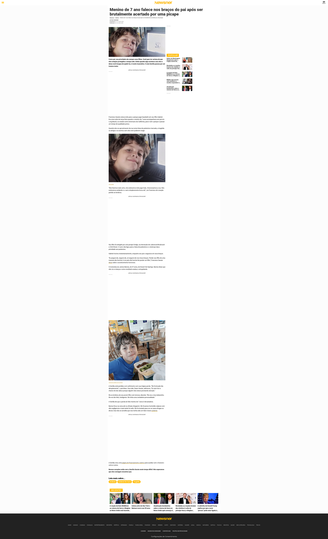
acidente (154, 411)
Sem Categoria (240, 525)
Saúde (232, 525)
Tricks (258, 525)
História (180, 525)
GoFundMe (111, 184)
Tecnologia (250, 525)
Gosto (166, 525)
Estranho (124, 525)
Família (131, 525)
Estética (116, 525)
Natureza (206, 525)
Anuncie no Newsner (154, 531)
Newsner (112, 17)
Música (198, 525)
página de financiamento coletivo (133, 463)
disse (110, 262)
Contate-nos (167, 531)
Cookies (143, 531)
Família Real (139, 525)
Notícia (117, 17)
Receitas (226, 525)
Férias (154, 525)
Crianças (90, 525)
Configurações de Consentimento (164, 536)
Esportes (109, 525)
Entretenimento (99, 525)
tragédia (137, 482)
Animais (75, 525)
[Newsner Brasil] (163, 2)
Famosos (147, 525)
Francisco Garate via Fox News (116, 382)
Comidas (82, 525)
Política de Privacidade (180, 531)
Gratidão (173, 525)
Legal (192, 525)
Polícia (219, 525)
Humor (187, 525)
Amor (69, 525)
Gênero (160, 525)
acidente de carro (124, 482)
